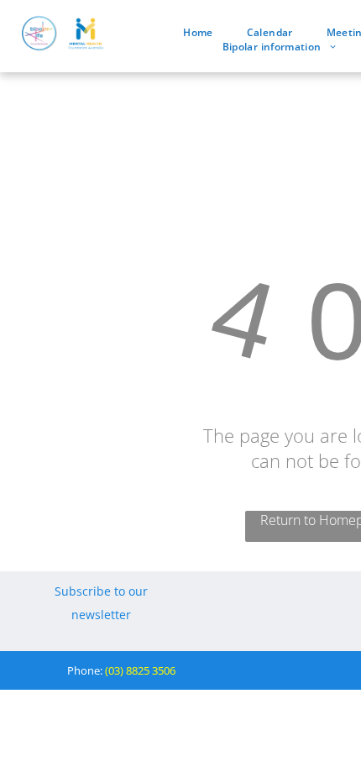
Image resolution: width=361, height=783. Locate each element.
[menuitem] (197, 32)
